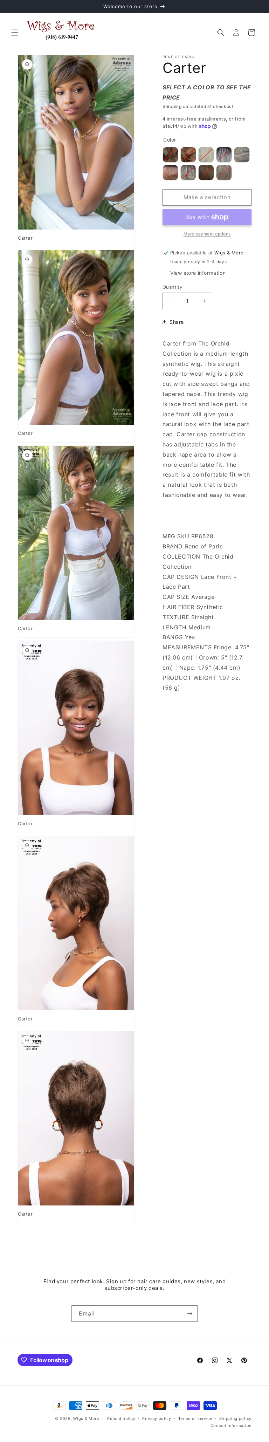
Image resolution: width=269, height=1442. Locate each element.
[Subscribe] (189, 1313)
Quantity (172, 287)
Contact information (231, 1425)
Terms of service (195, 1418)
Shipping (172, 106)
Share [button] (177, 322)
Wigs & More (86, 1418)
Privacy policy (156, 1418)
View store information (198, 273)
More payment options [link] (207, 234)
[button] (14, 32)
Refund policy (121, 1418)
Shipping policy (235, 1418)
